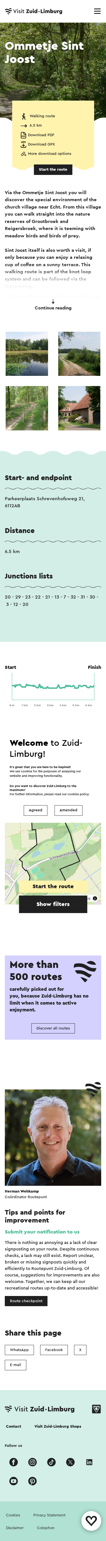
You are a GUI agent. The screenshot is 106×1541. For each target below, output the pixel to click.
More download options (49, 154)
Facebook (54, 1350)
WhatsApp (19, 1350)
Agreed (35, 810)
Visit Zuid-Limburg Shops (57, 1427)
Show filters (53, 904)
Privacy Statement (49, 1515)
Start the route (53, 170)
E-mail (15, 1365)
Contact (13, 1427)
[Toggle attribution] (95, 898)
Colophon (46, 1528)
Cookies (13, 1515)
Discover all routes (53, 1028)
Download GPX (41, 144)
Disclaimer (15, 1528)
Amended (68, 810)
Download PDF (41, 135)
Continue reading (53, 308)
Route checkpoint (26, 1301)
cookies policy (78, 794)
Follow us (13, 1446)
